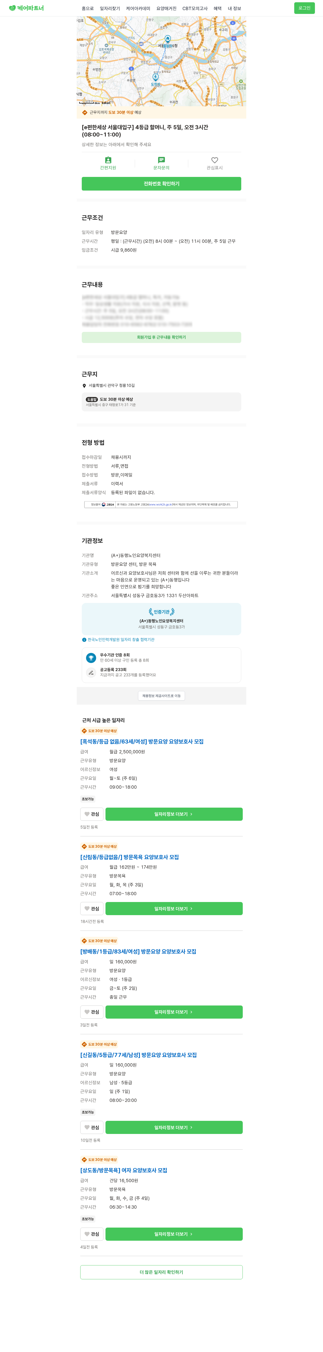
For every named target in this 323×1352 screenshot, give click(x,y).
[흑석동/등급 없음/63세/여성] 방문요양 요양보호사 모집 (142, 741)
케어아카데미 (138, 8)
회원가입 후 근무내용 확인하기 (161, 337)
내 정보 (234, 8)
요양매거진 (166, 8)
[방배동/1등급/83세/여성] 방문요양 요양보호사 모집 (138, 951)
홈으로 (88, 8)
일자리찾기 (110, 8)
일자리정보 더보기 (171, 814)
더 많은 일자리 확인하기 (161, 1272)
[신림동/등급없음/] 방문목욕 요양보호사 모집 (129, 857)
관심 (95, 814)
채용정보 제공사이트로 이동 (161, 696)
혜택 (218, 8)
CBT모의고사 (195, 8)
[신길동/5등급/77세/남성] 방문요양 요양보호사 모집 (138, 1055)
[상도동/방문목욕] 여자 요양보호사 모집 (123, 1170)
